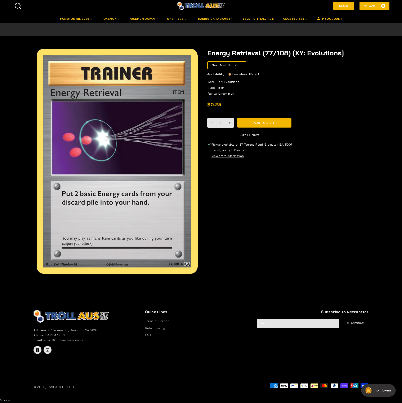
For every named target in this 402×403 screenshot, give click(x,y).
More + (5, 400)
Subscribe (355, 323)
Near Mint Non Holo (227, 65)
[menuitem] (76, 19)
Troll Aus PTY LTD (61, 387)
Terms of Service (157, 321)
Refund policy (155, 328)
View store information (227, 156)
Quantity (214, 114)
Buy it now (249, 135)
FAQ (148, 335)
